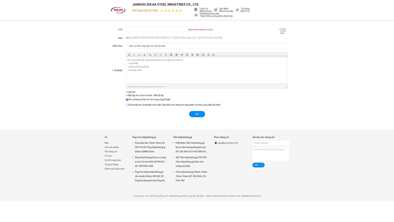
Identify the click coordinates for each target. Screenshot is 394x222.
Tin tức (108, 156)
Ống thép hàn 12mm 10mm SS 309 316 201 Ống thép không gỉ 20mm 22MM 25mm (150, 147)
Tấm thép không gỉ (182, 137)
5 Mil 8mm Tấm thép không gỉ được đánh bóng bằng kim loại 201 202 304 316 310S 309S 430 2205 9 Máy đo (191, 148)
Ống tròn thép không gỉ (144, 137)
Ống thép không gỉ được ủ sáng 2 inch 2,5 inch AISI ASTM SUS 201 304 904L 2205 (150, 161)
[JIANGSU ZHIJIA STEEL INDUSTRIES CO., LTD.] (118, 10)
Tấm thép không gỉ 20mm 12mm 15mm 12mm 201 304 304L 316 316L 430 (191, 176)
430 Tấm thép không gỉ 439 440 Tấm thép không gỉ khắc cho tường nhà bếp (190, 161)
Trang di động (111, 164)
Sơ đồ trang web (113, 160)
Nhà (107, 143)
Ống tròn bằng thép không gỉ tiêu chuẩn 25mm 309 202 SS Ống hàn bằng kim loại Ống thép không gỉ (150, 177)
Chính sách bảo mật (114, 169)
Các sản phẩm (112, 147)
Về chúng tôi (111, 151)
